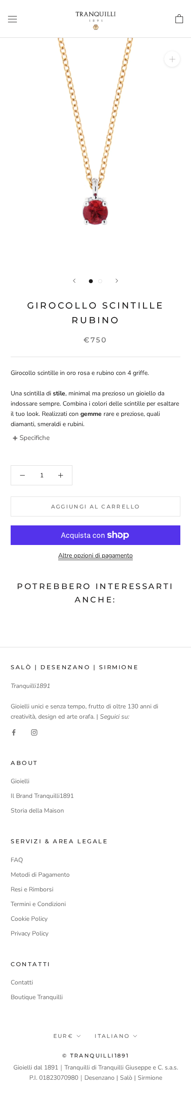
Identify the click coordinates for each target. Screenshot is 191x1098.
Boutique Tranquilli (37, 997)
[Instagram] (34, 732)
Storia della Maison (37, 810)
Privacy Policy (29, 933)
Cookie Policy (29, 919)
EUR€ (63, 1036)
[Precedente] (74, 281)
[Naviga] (12, 19)
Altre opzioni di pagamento (95, 555)
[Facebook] (14, 732)
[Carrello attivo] (179, 18)
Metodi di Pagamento (40, 874)
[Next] (116, 281)
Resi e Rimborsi (32, 889)
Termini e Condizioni (38, 904)
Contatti (22, 982)
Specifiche (35, 438)
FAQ (17, 860)
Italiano (112, 1036)
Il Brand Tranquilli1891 (42, 796)
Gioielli (20, 781)
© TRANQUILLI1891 (95, 1055)
